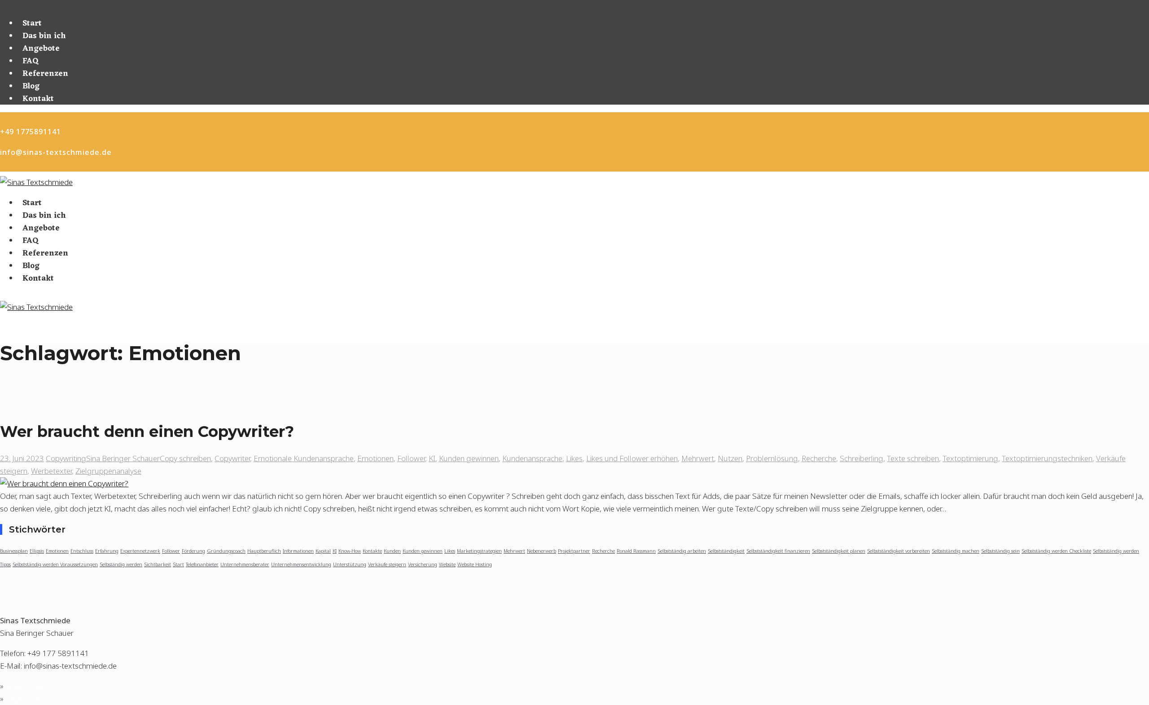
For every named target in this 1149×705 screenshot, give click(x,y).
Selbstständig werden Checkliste (1056, 551)
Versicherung (422, 564)
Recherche (819, 458)
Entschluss (81, 551)
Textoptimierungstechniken (1047, 458)
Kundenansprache (532, 458)
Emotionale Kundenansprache (304, 458)
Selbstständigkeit (726, 551)
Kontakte (372, 551)
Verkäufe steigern (387, 564)
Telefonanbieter (202, 564)
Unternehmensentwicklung (301, 564)
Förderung (193, 551)
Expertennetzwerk (140, 551)
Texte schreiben (913, 458)
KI (432, 458)
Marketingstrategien (479, 551)
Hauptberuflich (264, 551)
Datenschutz (26, 686)
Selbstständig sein (1000, 551)
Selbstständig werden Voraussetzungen (55, 564)
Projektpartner (574, 551)
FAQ (30, 61)
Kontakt (38, 99)
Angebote (41, 48)
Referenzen (45, 73)
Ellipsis (37, 551)
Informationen (298, 551)
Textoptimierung (970, 458)
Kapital (323, 551)
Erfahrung (106, 551)
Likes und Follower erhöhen (632, 458)
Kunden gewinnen (469, 458)
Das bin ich (44, 36)
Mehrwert (697, 458)
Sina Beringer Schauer (123, 458)
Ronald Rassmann (636, 551)
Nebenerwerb (541, 551)
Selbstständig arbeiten (682, 551)
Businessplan (14, 551)
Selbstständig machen (955, 551)
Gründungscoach (226, 551)
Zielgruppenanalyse (108, 471)
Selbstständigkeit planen (838, 551)
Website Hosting (474, 564)
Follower (411, 458)
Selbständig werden (121, 564)
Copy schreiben (185, 458)
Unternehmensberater (244, 564)
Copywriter (232, 458)
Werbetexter (51, 471)
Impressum (24, 698)
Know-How (349, 551)
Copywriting (66, 458)
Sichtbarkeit (157, 564)
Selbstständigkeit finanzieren (778, 551)
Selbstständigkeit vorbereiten (898, 551)
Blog (30, 86)
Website (447, 564)
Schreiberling (861, 458)
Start (32, 23)
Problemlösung (772, 458)
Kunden (392, 551)
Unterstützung (349, 564)
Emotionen (375, 458)
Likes (574, 458)
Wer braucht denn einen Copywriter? (147, 431)
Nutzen (730, 458)
